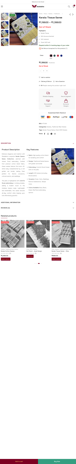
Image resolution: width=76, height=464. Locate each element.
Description (6, 143)
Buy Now (57, 461)
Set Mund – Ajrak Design (34, 251)
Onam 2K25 (29, 249)
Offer (53, 249)
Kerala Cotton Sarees (8, 251)
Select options (6, 259)
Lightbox (34, 41)
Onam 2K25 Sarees (61, 130)
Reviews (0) (5, 208)
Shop (45, 13)
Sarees (50, 13)
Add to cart (19, 461)
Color (41, 55)
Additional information (10, 202)
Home (40, 13)
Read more (30, 256)
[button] (35, 263)
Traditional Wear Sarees (57, 13)
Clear (51, 58)
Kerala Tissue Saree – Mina (60, 251)
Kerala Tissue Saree (49, 130)
